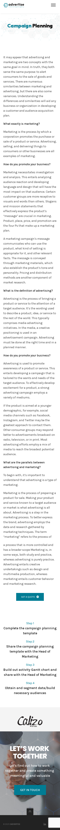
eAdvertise (15, 824)
